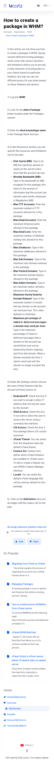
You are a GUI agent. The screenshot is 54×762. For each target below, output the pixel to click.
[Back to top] (27, 751)
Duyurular (11, 703)
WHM (29, 32)
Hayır (36, 541)
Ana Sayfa (8, 32)
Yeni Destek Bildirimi (16, 726)
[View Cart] (39, 5)
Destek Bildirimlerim (16, 697)
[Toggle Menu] (4, 5)
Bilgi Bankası (19, 32)
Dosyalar (11, 714)
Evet (21, 541)
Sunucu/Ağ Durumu (16, 720)
